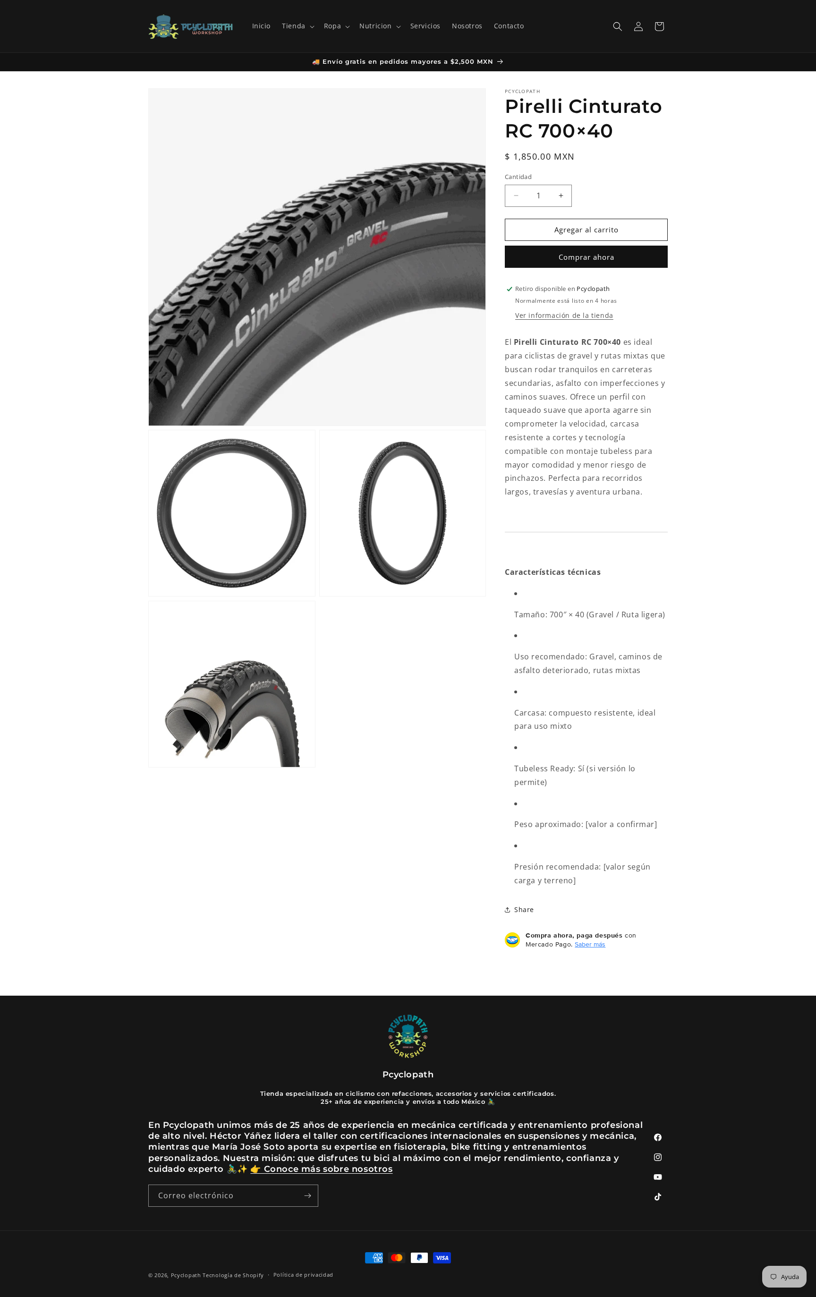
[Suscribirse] (307, 1196)
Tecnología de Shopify (233, 1275)
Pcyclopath (186, 1275)
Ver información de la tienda (564, 315)
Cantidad (518, 176)
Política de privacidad (303, 1274)
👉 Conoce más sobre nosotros (321, 1169)
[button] (297, 26)
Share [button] (524, 909)
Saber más (590, 944)
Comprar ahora (586, 257)
